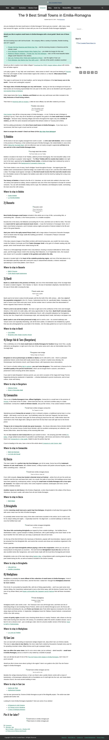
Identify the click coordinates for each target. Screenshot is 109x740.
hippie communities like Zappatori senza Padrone (38, 591)
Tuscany (68, 71)
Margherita (62, 19)
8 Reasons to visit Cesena (16, 705)
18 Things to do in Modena (16, 707)
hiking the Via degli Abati (16, 145)
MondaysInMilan (67, 8)
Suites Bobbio (12, 195)
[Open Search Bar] (102, 7)
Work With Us (71, 737)
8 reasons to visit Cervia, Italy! (52, 443)
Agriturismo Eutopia (14, 690)
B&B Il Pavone (12, 271)
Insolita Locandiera (14, 569)
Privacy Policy (100, 737)
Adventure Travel (32, 8)
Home (7, 8)
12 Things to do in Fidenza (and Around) (16, 731)
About (12, 8)
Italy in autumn (27, 366)
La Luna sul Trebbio (14, 632)
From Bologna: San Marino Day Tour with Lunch (23, 60)
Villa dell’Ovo (12, 567)
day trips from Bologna (47, 131)
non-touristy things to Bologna (13, 91)
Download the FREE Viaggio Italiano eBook (48, 65)
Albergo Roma (12, 388)
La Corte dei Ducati (14, 454)
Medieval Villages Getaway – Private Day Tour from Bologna (27, 53)
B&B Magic (11, 501)
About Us (64, 737)
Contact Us (80, 737)
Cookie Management (89, 737)
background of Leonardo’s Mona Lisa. (33, 163)
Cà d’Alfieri (11, 332)
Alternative (8, 727)
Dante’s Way (37, 556)
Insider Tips (57, 8)
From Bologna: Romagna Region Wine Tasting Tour (24, 51)
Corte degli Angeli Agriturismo (17, 273)
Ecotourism (43, 8)
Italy (13, 727)
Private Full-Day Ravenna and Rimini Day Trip (22, 47)
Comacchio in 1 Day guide (19, 439)
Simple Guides (77, 8)
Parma (20, 95)
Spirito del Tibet (13, 688)
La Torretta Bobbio (14, 198)
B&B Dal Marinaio (13, 452)
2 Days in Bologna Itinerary (16, 709)
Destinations (22, 8)
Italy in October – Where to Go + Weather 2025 (18, 729)
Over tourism (8, 114)
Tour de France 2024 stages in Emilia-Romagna (43, 657)
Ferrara (6, 401)
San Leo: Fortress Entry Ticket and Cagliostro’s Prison (25, 58)
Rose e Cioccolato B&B (15, 390)
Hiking (49, 8)
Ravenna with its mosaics (20, 101)
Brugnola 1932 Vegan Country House (20, 335)
